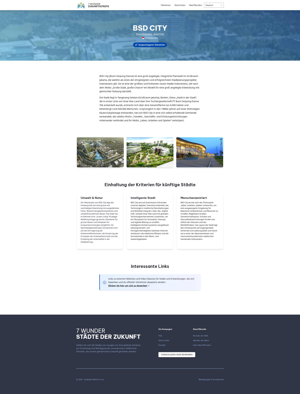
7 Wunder (98, 5)
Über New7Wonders (202, 345)
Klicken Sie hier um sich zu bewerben (127, 285)
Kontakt (161, 345)
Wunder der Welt (200, 335)
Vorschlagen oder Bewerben (177, 354)
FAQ (160, 335)
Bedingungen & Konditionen (211, 379)
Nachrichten (163, 340)
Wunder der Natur (201, 340)
